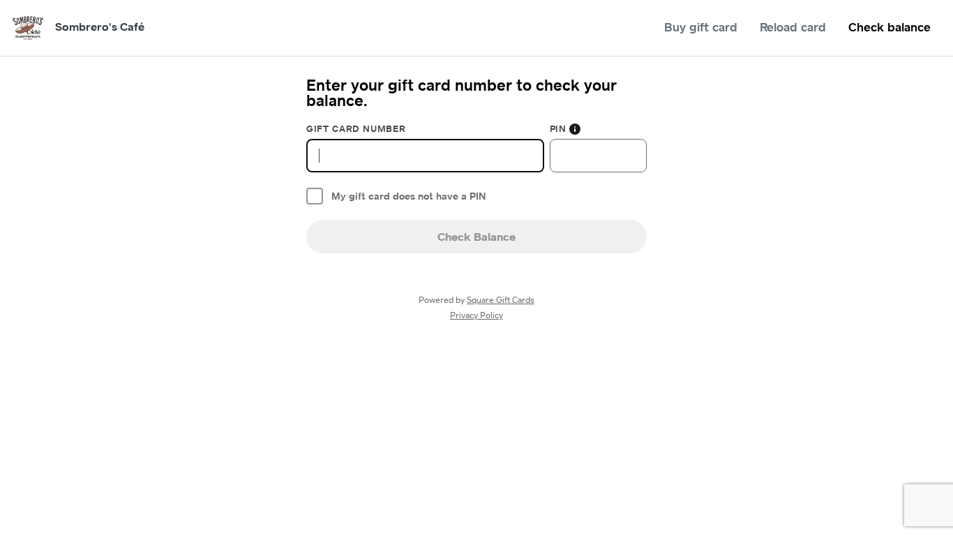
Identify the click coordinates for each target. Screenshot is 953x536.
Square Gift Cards (500, 300)
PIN (558, 128)
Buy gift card (700, 27)
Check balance (889, 27)
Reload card (793, 27)
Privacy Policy (476, 315)
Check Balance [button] (476, 237)
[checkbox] (314, 196)
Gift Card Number (355, 128)
